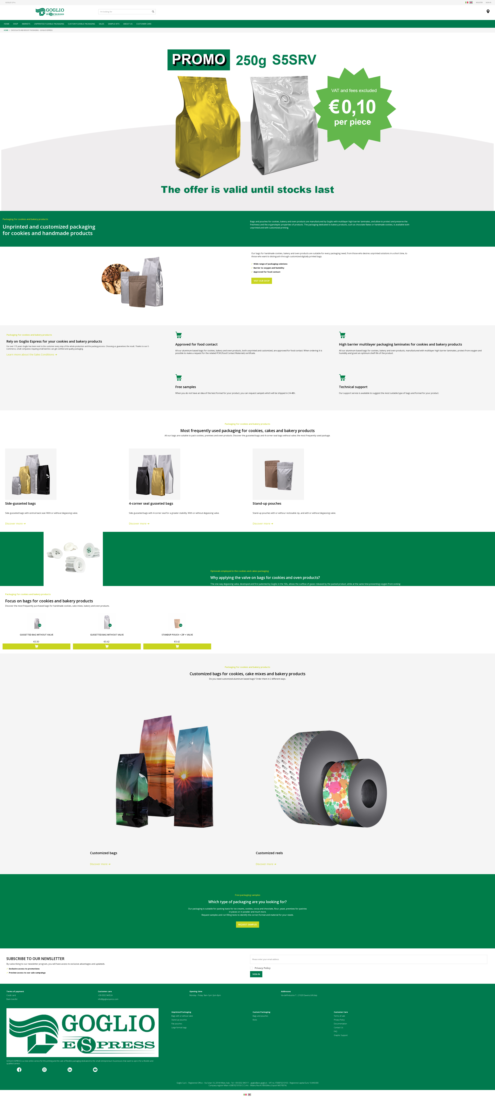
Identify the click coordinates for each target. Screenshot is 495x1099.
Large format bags (179, 1027)
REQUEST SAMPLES (247, 924)
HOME (6, 24)
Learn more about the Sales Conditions (30, 354)
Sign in (488, 2)
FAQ (335, 1031)
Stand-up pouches (179, 1020)
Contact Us (338, 1027)
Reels (255, 1020)
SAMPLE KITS (113, 24)
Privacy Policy (339, 1020)
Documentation (340, 1023)
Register (479, 2)
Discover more (14, 523)
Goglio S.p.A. (10, 3)
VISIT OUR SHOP (262, 280)
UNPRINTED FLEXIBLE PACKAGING (49, 24)
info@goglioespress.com (108, 999)
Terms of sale (339, 1016)
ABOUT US (128, 24)
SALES (101, 24)
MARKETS (26, 24)
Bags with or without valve (182, 1016)
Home (6, 30)
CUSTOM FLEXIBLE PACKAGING (81, 24)
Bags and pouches (260, 1016)
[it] (466, 2)
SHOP (15, 24)
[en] (471, 2)
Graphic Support (341, 1035)
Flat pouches (176, 1023)
